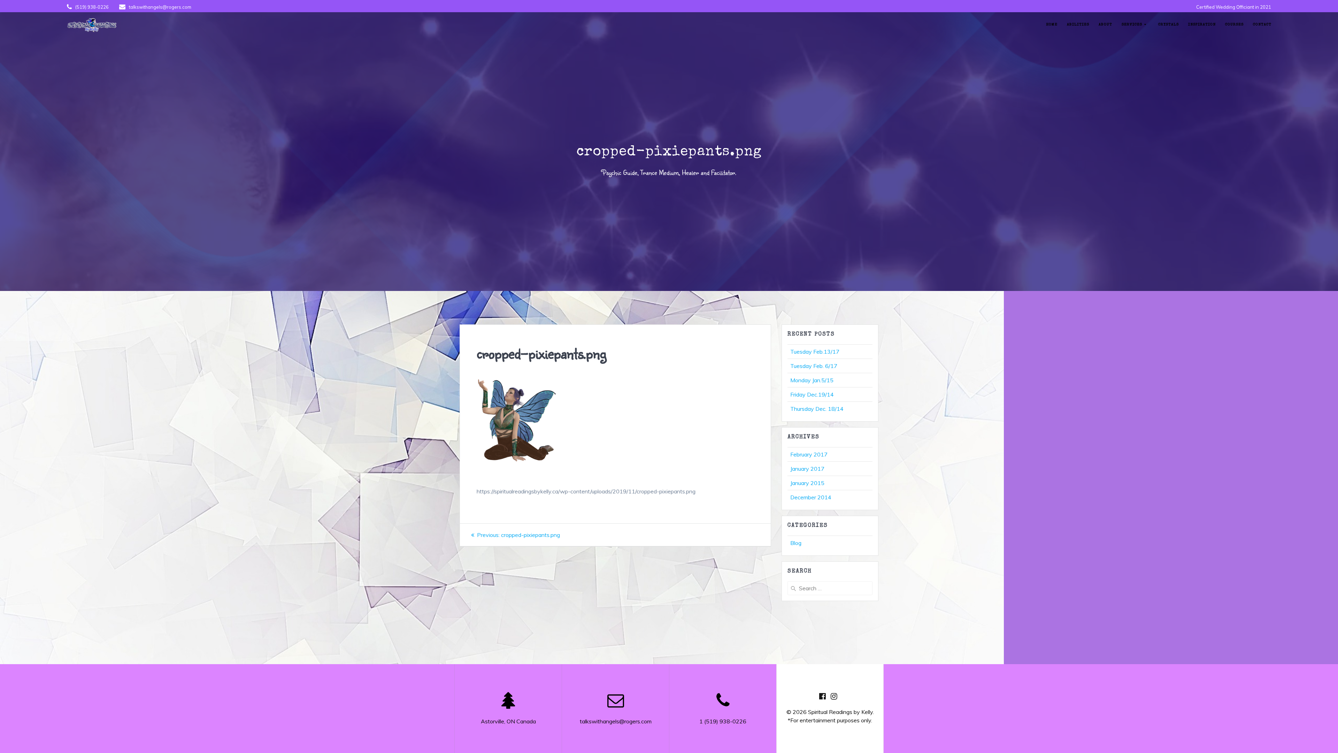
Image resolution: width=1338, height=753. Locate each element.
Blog (795, 542)
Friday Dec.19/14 (812, 394)
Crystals (1168, 24)
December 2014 (810, 497)
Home (1052, 24)
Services (1132, 24)
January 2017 (807, 468)
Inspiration (1202, 24)
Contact (1262, 24)
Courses (1234, 24)
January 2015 (807, 482)
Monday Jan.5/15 (811, 380)
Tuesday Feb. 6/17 (813, 365)
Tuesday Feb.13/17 (814, 351)
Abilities (1078, 24)
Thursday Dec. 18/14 (817, 408)
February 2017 (809, 454)
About (1105, 24)
